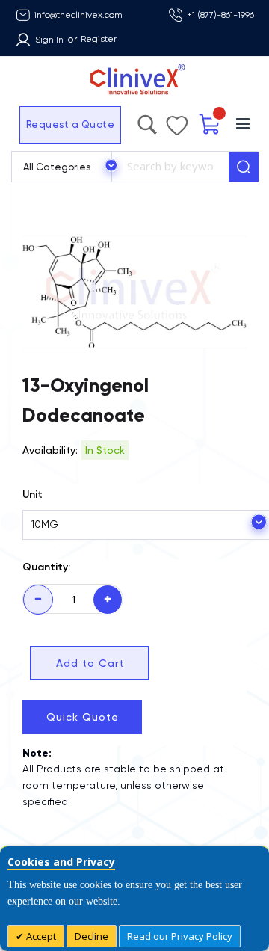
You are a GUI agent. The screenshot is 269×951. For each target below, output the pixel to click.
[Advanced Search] (175, 121)
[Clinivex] (134, 80)
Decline (91, 936)
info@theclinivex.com (78, 15)
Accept (40, 936)
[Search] (244, 167)
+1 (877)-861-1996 (220, 15)
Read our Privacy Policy (179, 936)
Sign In (49, 39)
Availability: (50, 450)
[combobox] (170, 167)
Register (99, 39)
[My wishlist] (192, 122)
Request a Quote (39, 124)
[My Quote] (218, 124)
